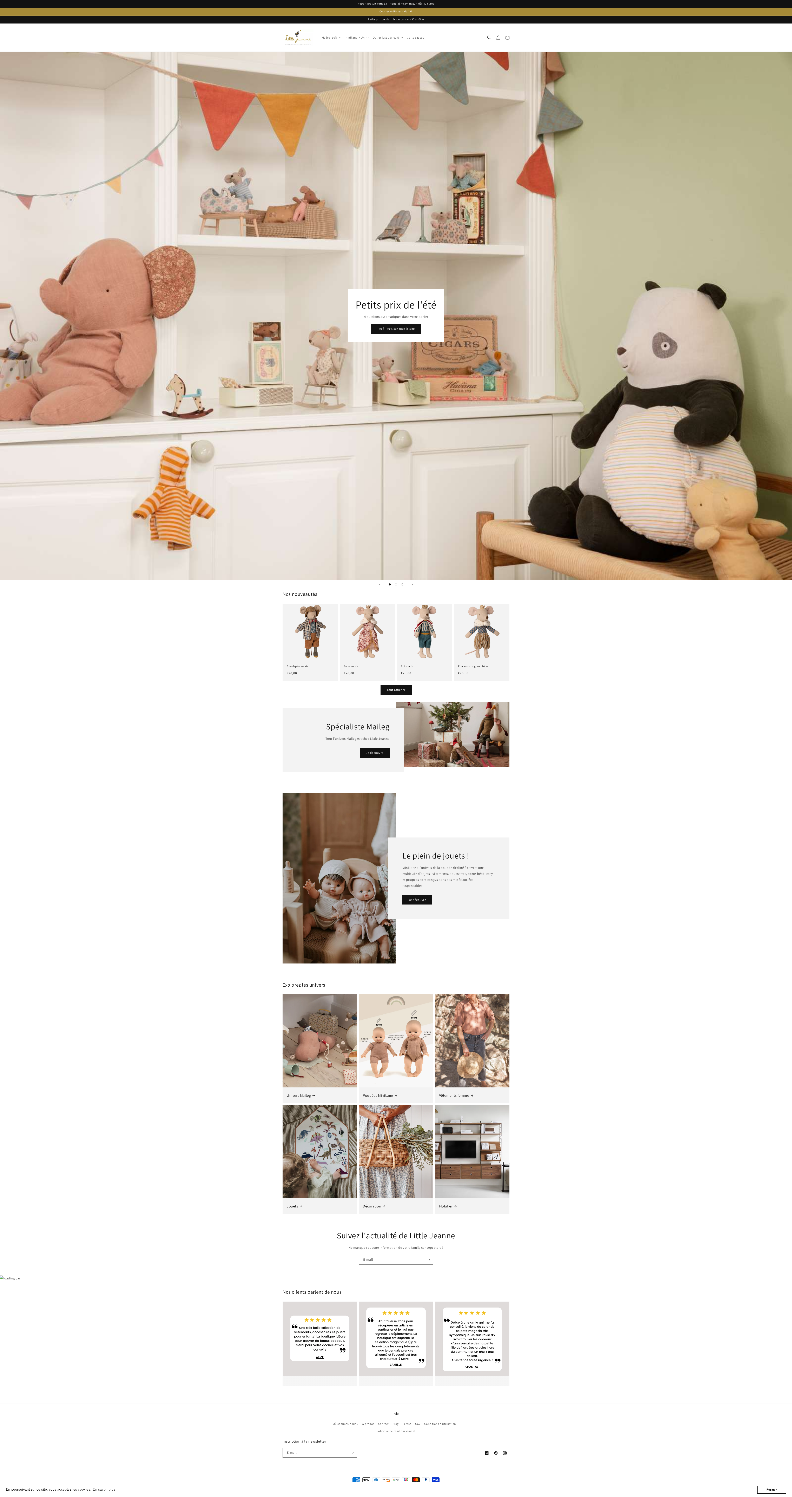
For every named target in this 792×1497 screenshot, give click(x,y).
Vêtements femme (454, 1095)
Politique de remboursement (396, 1431)
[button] (331, 37)
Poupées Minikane (378, 1095)
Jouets (292, 1206)
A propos (368, 1424)
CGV (418, 1424)
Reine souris (351, 666)
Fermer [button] (771, 1489)
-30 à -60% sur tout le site (396, 329)
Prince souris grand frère (473, 666)
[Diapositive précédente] (379, 584)
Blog (396, 1424)
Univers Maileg (299, 1095)
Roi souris (407, 666)
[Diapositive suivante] (412, 584)
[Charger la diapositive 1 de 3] (390, 584)
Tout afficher (396, 690)
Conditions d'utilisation (440, 1424)
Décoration (372, 1206)
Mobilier (446, 1206)
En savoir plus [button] (104, 1489)
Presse (407, 1424)
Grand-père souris (297, 666)
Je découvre (374, 753)
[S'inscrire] (428, 1260)
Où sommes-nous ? (345, 1424)
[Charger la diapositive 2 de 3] (396, 584)
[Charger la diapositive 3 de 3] (402, 584)
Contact (383, 1424)
